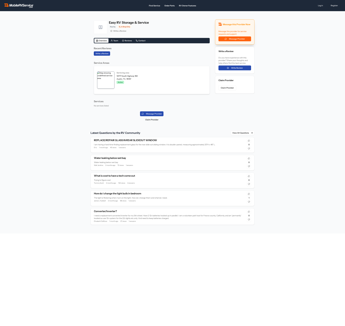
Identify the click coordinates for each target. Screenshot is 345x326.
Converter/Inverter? (105, 211)
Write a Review (119, 31)
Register (334, 5)
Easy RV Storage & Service (129, 22)
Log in (320, 5)
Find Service (154, 5)
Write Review (237, 68)
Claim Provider (151, 119)
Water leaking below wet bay (110, 158)
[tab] (101, 40)
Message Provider (237, 39)
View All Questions (240, 133)
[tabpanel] (152, 76)
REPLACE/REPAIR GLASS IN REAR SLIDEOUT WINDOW (125, 140)
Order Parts (169, 5)
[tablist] (152, 40)
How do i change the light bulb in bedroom (117, 193)
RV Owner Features (187, 5)
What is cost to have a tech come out (114, 175)
